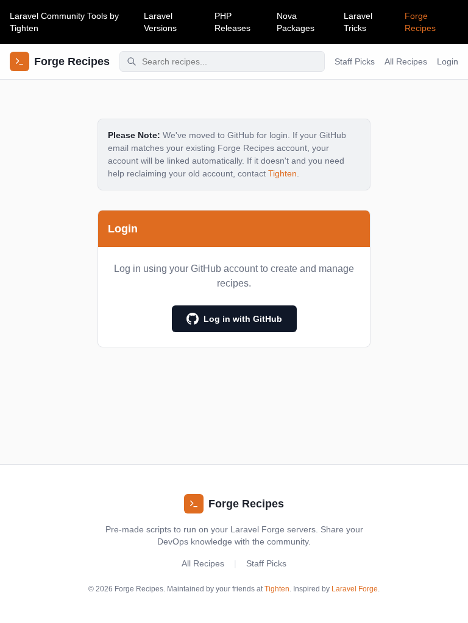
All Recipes (406, 61)
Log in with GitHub (243, 319)
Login (447, 61)
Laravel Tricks (358, 22)
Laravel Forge (355, 589)
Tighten (24, 28)
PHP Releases (232, 22)
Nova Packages (295, 22)
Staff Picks (355, 61)
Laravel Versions (160, 22)
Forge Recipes (420, 22)
